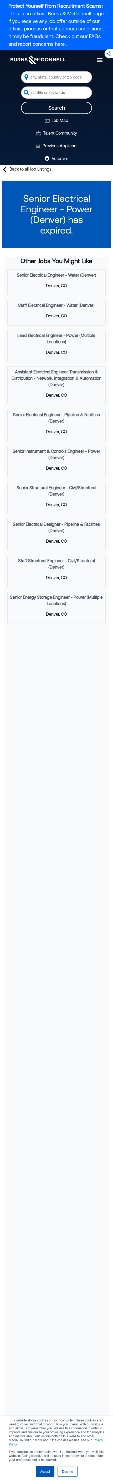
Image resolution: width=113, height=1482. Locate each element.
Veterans (59, 158)
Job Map (59, 120)
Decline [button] (67, 1471)
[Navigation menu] (99, 60)
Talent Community (59, 133)
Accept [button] (45, 1471)
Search (56, 108)
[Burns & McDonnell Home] (38, 59)
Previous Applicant (60, 145)
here (60, 44)
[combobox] (56, 77)
